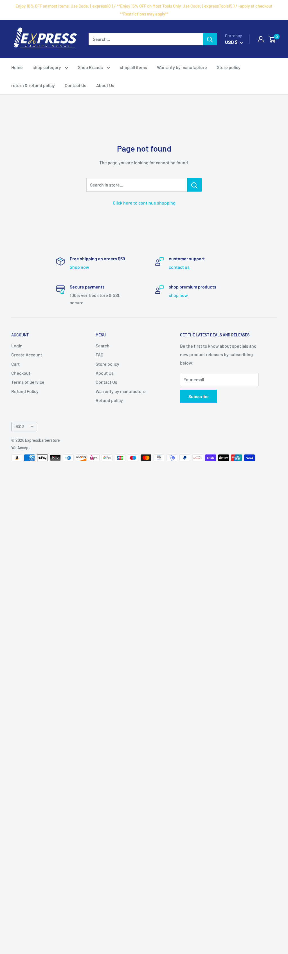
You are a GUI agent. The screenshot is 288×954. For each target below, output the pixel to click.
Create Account (26, 354)
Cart (15, 364)
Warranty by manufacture (182, 67)
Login (16, 345)
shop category (47, 67)
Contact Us (75, 85)
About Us (105, 85)
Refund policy (109, 400)
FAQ (99, 354)
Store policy (228, 67)
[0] (272, 39)
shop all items (133, 67)
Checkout (20, 373)
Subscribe (198, 396)
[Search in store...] (194, 185)
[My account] (261, 39)
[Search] (210, 39)
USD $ (19, 426)
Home (17, 67)
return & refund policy (33, 85)
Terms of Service (27, 382)
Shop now (79, 267)
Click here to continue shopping (144, 202)
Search (102, 345)
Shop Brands (91, 67)
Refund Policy (25, 391)
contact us (179, 267)
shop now (178, 295)
